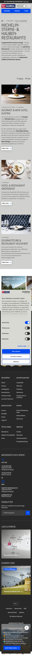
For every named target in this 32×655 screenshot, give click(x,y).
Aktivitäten (5, 378)
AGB (25, 608)
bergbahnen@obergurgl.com (9, 488)
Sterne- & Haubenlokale (21, 21)
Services (19, 427)
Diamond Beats (20, 415)
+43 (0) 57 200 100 (6, 473)
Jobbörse (21, 612)
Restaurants (10, 21)
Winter (3, 382)
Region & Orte (6, 406)
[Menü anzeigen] (29, 6)
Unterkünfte (19, 382)
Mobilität (4, 414)
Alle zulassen (16, 351)
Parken (3, 417)
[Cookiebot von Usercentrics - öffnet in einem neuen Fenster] (22, 292)
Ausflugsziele (5, 389)
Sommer (3, 386)
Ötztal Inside (6, 427)
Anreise (3, 410)
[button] (16, 604)
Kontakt (18, 432)
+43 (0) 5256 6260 (6, 466)
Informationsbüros (21, 438)
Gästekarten (4, 432)
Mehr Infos (26, 1)
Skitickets (19, 386)
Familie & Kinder (6, 396)
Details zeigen (22, 346)
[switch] (27, 328)
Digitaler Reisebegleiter (8, 435)
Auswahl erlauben (16, 356)
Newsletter (19, 435)
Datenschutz (18, 608)
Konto (3, 438)
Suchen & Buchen (22, 378)
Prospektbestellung (22, 441)
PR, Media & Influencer (16, 616)
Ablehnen (16, 361)
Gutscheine (19, 392)
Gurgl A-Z (4, 420)
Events (19, 406)
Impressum (9, 608)
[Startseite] (2, 21)
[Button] (28, 513)
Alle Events (19, 419)
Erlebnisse (19, 389)
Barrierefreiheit (12, 612)
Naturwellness (5, 392)
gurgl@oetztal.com (6, 494)
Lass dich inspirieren (7, 399)
